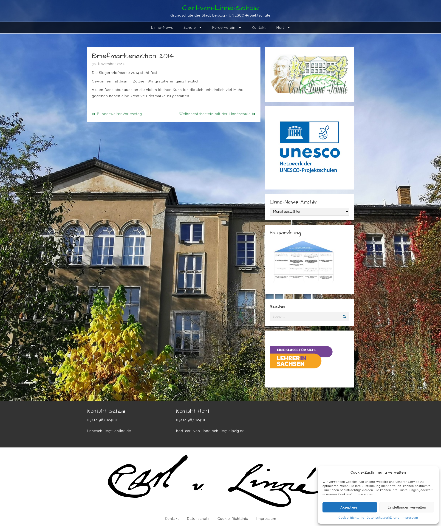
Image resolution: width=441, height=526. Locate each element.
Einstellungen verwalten (406, 507)
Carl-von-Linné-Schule (220, 8)
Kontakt (172, 519)
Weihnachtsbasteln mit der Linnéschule (215, 114)
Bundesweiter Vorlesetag (119, 114)
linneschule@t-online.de (109, 431)
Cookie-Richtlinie (351, 517)
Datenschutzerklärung (383, 517)
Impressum (410, 517)
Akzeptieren (349, 507)
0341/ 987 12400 (102, 420)
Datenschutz (198, 519)
